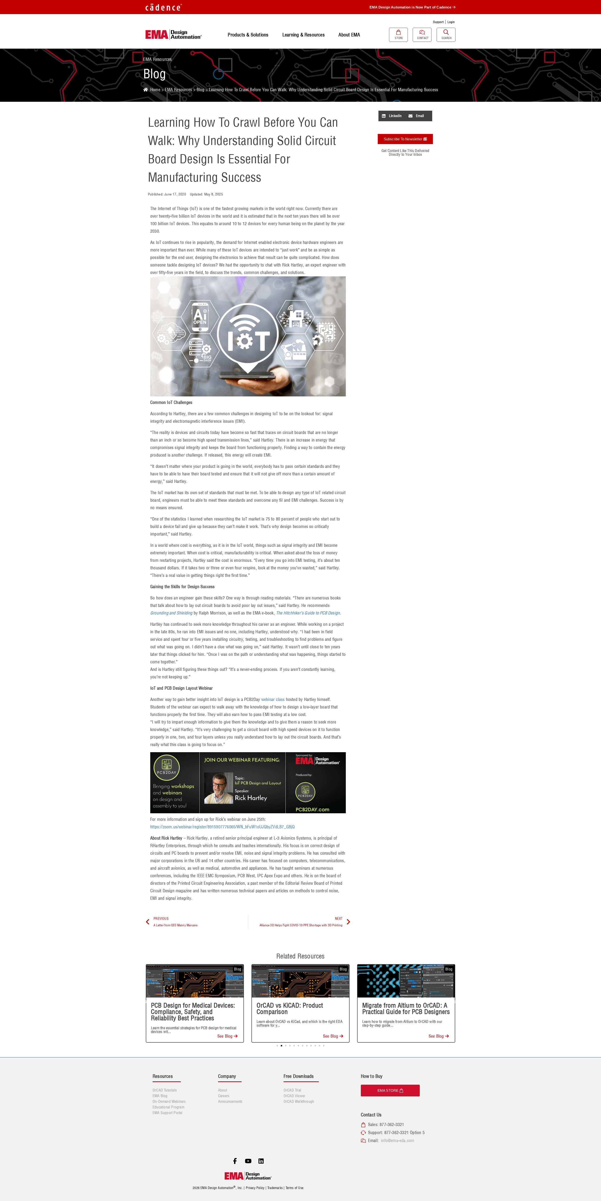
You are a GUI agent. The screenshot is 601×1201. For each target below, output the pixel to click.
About (222, 1090)
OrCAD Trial (292, 1090)
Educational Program (168, 1107)
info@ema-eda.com (397, 1140)
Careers (223, 1095)
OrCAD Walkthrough (299, 1101)
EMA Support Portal (168, 1112)
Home (155, 89)
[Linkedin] (261, 1161)
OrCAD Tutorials (165, 1090)
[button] (391, 116)
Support (438, 22)
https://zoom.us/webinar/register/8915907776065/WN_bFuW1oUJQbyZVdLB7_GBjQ (222, 826)
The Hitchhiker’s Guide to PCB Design (308, 613)
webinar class (273, 699)
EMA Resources (178, 89)
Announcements (230, 1101)
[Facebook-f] (235, 1161)
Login (451, 22)
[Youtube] (248, 1161)
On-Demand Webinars (169, 1101)
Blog (200, 89)
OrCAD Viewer (294, 1095)
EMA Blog (160, 1095)
